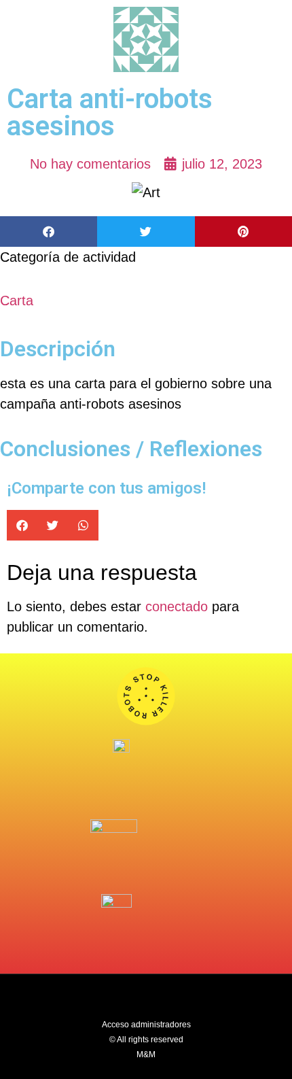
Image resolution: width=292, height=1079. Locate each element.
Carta (16, 300)
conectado (176, 606)
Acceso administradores (146, 1024)
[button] (48, 231)
